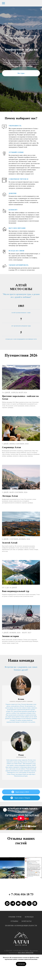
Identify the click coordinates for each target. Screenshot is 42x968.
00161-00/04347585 (23, 563)
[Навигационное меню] (3, 3)
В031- (13, 563)
